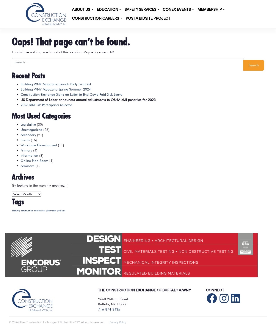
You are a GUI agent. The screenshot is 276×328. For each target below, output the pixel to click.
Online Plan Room (34, 161)
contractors (39, 210)
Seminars (27, 166)
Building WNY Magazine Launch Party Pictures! (55, 84)
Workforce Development (38, 145)
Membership (210, 10)
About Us (81, 10)
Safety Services (140, 10)
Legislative (28, 124)
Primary (26, 150)
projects (61, 210)
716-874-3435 (109, 309)
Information (29, 155)
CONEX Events (177, 10)
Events (25, 140)
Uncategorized (31, 130)
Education (107, 10)
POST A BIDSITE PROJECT (148, 18)
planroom (51, 210)
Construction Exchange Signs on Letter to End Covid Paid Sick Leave (71, 94)
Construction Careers (95, 18)
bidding (16, 210)
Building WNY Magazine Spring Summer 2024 (55, 89)
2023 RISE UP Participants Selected (46, 105)
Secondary (28, 135)
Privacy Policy (118, 322)
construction (27, 210)
